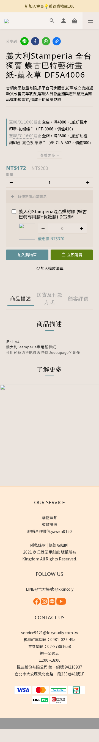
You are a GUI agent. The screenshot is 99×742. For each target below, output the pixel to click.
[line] (24, 41)
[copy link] (57, 41)
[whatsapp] (46, 41)
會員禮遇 (49, 524)
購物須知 (49, 517)
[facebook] (35, 41)
